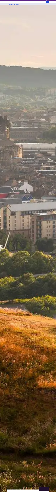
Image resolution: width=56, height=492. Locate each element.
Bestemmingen (15, 490)
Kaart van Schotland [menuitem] (38, 2)
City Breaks (19, 490)
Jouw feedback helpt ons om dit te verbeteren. (14, 4)
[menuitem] (20, 2)
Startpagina (12, 490)
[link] (47, 2)
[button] (48, 4)
